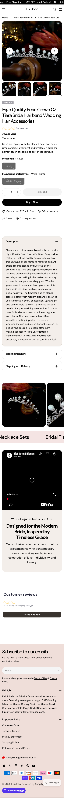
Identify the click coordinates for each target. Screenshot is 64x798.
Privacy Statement (12, 736)
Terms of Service (11, 731)
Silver (11, 167)
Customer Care (10, 725)
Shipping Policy (10, 742)
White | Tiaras (15, 182)
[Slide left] (9, 51)
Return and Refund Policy (16, 748)
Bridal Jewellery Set (23, 17)
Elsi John (32, 9)
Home (5, 17)
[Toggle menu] (3, 9)
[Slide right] (54, 51)
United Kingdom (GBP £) (19, 757)
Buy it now (32, 202)
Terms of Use (40, 678)
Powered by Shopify (32, 784)
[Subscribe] (58, 670)
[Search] (54, 9)
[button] (15, 129)
